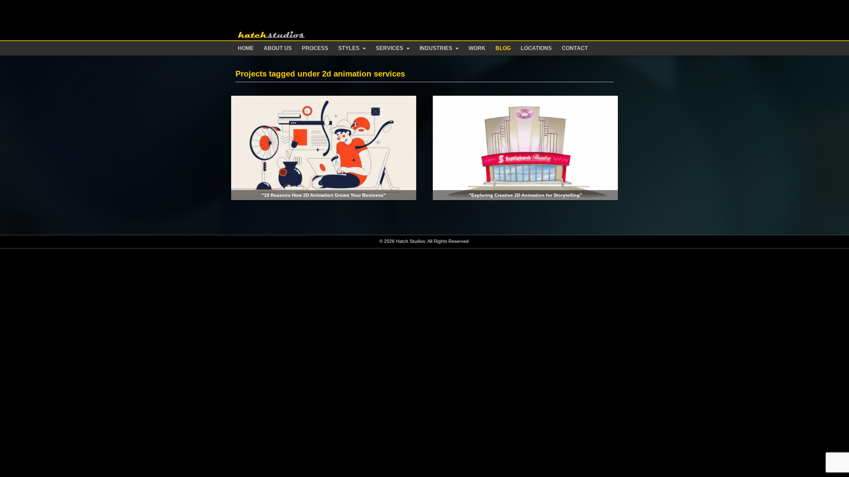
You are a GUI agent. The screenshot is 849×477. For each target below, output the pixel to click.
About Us (278, 48)
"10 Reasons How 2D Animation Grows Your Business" (324, 195)
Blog (503, 48)
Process (315, 48)
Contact (575, 48)
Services (389, 48)
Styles (348, 48)
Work (477, 48)
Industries (436, 48)
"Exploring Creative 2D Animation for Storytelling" (525, 195)
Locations (536, 48)
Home (246, 48)
